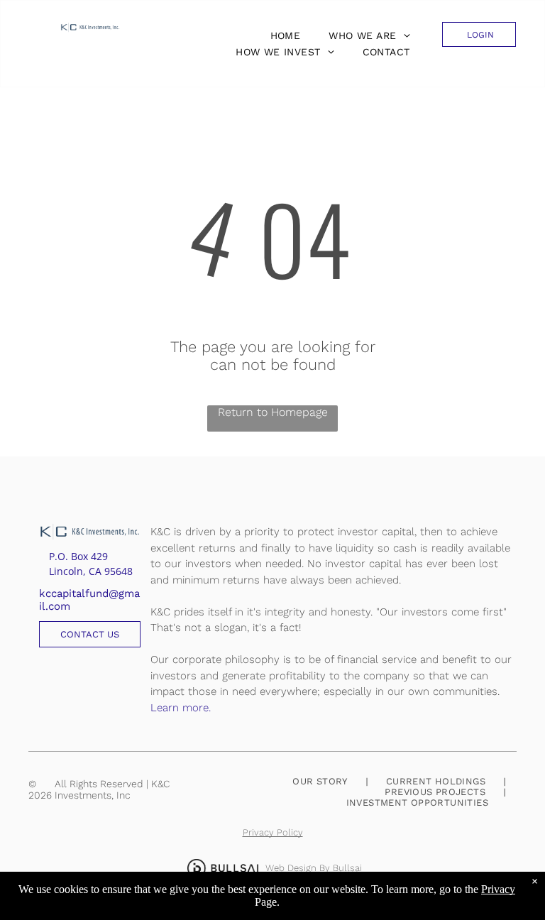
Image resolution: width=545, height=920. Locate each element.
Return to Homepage (273, 412)
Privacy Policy (273, 832)
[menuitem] (282, 35)
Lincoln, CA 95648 (91, 571)
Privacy (498, 889)
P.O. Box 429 (78, 556)
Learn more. (180, 707)
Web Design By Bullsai (313, 867)
